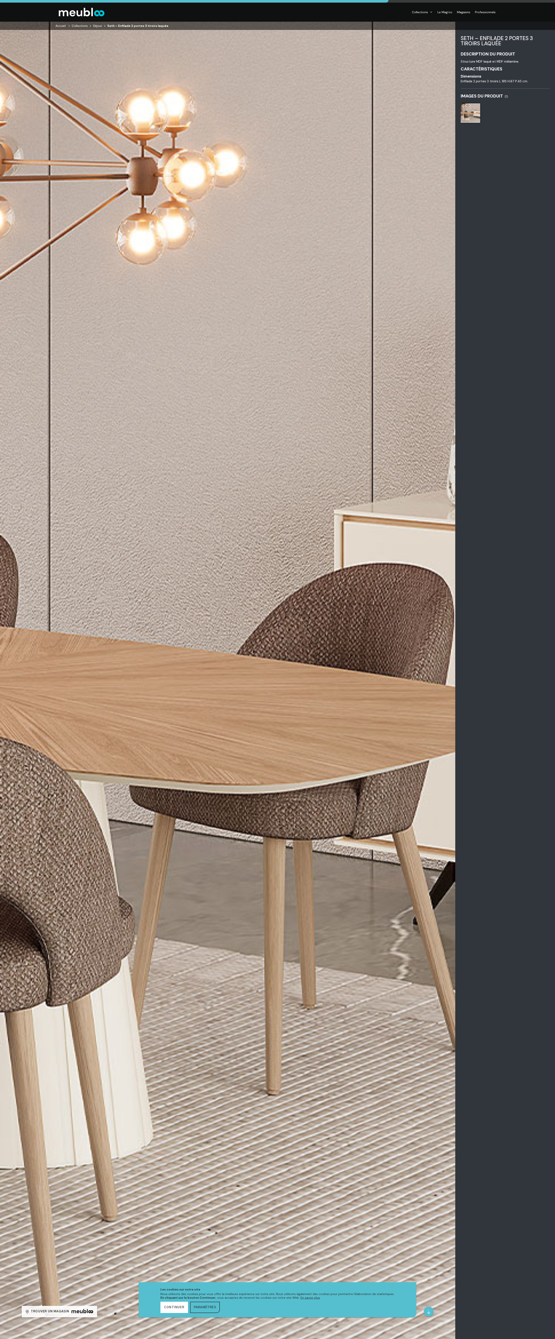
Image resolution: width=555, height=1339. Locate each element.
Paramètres (205, 1307)
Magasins (463, 12)
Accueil (61, 26)
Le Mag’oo (444, 12)
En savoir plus (310, 1298)
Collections (420, 12)
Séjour (97, 26)
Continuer (174, 1307)
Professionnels (485, 12)
